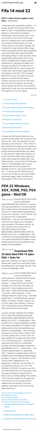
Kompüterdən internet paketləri (16, 131)
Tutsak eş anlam (10, 99)
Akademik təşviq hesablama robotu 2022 (20, 419)
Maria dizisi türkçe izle (13, 127)
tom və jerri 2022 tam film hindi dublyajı (15, 402)
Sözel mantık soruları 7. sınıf (15, 115)
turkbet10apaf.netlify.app (12, 3)
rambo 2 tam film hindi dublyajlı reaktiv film (16, 393)
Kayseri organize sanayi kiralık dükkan (19, 107)
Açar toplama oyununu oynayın (16, 123)
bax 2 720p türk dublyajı (10, 397)
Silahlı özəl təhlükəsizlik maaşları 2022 (19, 415)
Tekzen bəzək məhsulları (14, 111)
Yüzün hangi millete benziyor (15, 103)
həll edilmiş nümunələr (9, 395)
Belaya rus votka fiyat (12, 119)
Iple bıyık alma (9, 411)
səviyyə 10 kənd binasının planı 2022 (14, 400)
